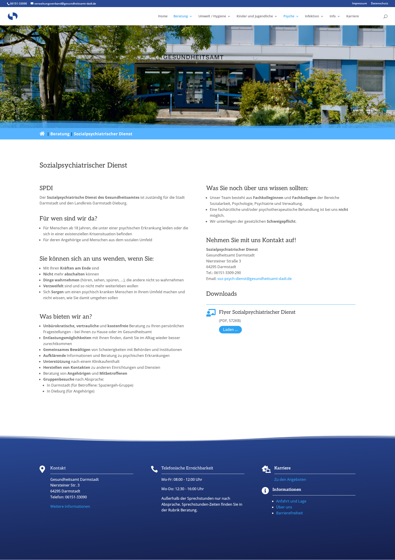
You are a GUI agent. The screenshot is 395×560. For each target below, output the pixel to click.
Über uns (284, 507)
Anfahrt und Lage (291, 501)
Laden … (230, 329)
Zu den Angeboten (290, 479)
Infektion (312, 16)
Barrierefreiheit (289, 513)
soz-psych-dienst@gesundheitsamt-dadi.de (254, 278)
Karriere (352, 16)
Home (163, 16)
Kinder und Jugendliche (255, 16)
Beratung (180, 16)
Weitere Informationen (70, 506)
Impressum (359, 3)
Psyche (288, 16)
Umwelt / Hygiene (212, 16)
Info (333, 16)
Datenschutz (379, 3)
